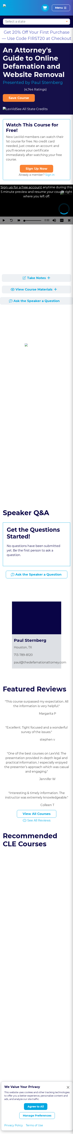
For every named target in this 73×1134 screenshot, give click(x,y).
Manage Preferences (37, 1115)
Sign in (49, 174)
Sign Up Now (36, 168)
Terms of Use (34, 1125)
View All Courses (37, 814)
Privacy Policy (13, 1125)
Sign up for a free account (21, 187)
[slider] (32, 220)
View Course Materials (34, 289)
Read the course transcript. (26, 496)
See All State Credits (32, 109)
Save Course (19, 98)
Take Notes (36, 278)
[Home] (8, 8)
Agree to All (36, 1106)
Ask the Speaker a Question (36, 301)
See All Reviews (39, 820)
